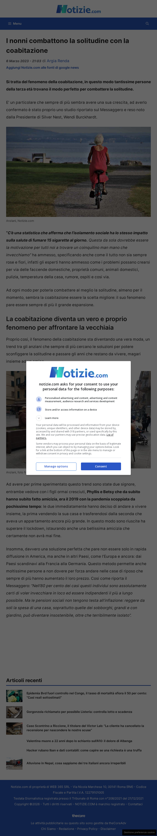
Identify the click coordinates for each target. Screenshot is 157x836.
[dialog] (78, 418)
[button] (78, 418)
